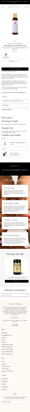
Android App (15, 325)
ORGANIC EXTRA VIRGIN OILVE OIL (12, 101)
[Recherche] (25, 7)
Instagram (5, 378)
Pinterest (4, 389)
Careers (4, 342)
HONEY (4, 96)
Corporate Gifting (7, 371)
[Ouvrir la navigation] (2, 6)
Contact (4, 364)
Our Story (4, 333)
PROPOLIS (5, 105)
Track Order (5, 368)
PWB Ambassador (7, 347)
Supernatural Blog (7, 344)
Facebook (5, 381)
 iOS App (15, 324)
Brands (4, 337)
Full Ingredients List (7, 109)
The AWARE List (7, 335)
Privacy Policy (6, 366)
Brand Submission (7, 354)
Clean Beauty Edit (7, 349)
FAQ (3, 361)
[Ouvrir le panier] (27, 7)
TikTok (4, 384)
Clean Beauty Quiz (7, 351)
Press (3, 340)
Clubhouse (5, 386)
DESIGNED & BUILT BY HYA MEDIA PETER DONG (11, 406)
